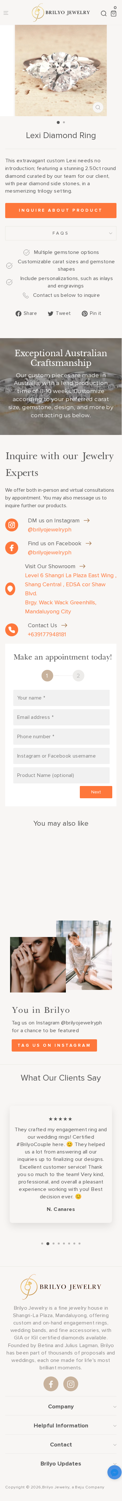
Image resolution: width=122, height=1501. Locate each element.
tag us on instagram (54, 1045)
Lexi (71, 160)
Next (96, 792)
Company (61, 1406)
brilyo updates (61, 1463)
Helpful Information (61, 1425)
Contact (61, 1444)
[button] (114, 1473)
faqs (61, 233)
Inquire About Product (61, 210)
